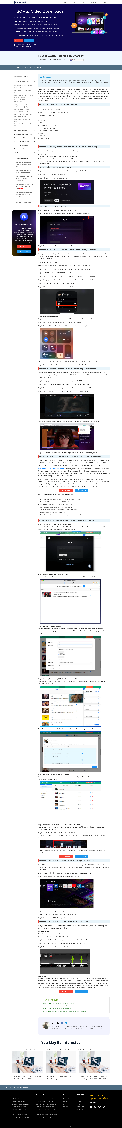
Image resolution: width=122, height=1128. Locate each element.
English (74, 60)
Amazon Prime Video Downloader (21, 1104)
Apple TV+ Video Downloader (19, 1114)
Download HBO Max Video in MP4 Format (23, 86)
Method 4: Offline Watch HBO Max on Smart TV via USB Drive (24, 186)
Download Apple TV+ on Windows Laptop (46, 1114)
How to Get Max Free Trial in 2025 (23, 120)
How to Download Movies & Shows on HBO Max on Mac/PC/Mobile (65, 1011)
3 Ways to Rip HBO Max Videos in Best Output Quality (23, 106)
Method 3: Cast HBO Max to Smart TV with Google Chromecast (24, 178)
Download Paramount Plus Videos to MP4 (47, 1112)
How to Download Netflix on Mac (44, 1101)
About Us (79, 1099)
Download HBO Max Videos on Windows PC (23, 101)
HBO (22, 67)
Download (19, 40)
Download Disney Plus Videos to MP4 (46, 1106)
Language (104, 2)
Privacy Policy (80, 1106)
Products (64, 2)
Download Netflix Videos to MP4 (44, 1099)
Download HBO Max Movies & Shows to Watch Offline (23, 110)
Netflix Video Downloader (19, 1101)
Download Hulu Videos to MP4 (44, 1117)
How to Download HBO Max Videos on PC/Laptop (59, 1003)
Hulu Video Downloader (18, 1112)
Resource (83, 2)
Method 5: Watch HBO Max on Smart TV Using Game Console (24, 194)
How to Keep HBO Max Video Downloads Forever (23, 115)
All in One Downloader (18, 1099)
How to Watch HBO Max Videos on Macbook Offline (24, 96)
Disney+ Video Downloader (19, 1106)
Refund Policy (80, 1109)
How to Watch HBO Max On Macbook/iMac (57, 1006)
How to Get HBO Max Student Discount (23, 125)
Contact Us (80, 1101)
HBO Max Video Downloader (19, 1109)
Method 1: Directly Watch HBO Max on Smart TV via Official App (23, 164)
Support (93, 2)
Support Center (67, 1099)
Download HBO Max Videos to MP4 (45, 1109)
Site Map (65, 1106)
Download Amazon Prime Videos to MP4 (46, 1104)
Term (78, 1104)
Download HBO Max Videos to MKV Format (23, 91)
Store (74, 2)
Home (18, 67)
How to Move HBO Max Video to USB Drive (57, 1008)
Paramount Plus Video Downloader (21, 1117)
